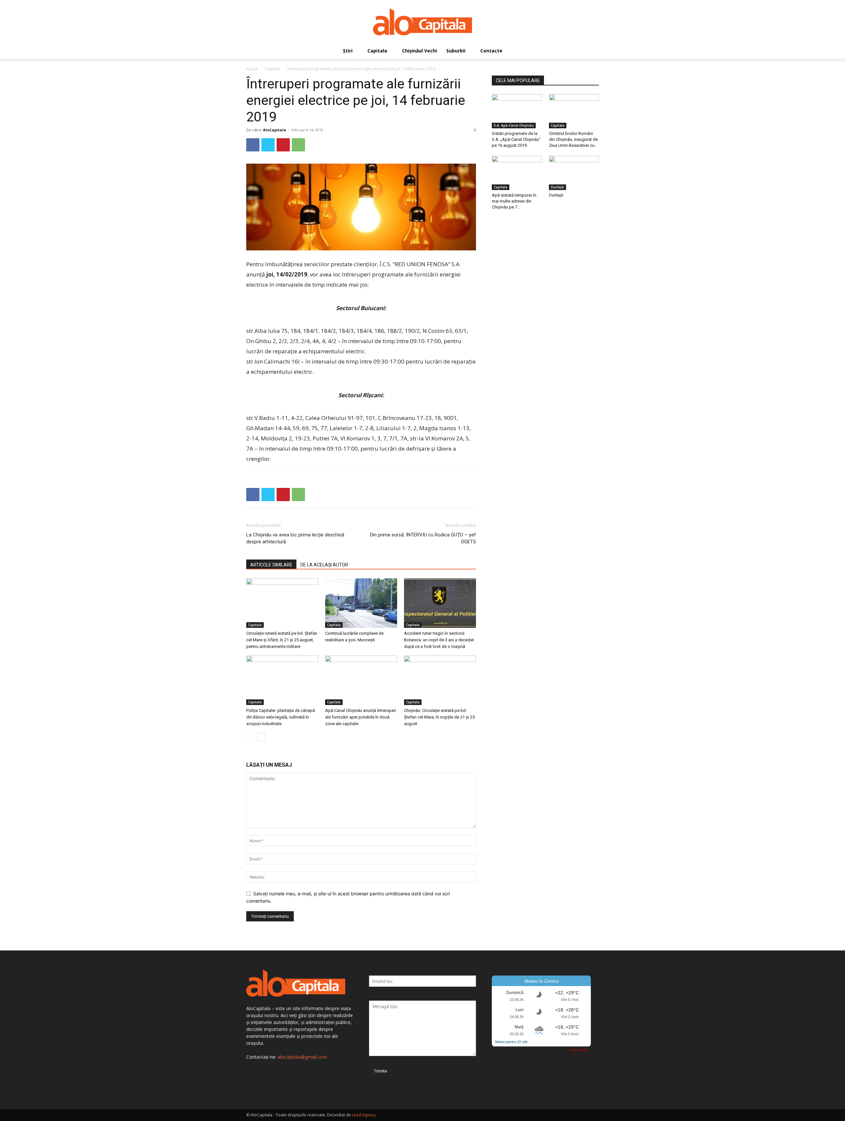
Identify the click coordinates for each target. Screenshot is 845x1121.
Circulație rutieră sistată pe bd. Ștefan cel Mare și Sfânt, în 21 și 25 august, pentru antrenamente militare (281, 640)
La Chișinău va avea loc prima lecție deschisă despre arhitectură (295, 538)
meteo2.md (579, 1050)
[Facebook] (252, 144)
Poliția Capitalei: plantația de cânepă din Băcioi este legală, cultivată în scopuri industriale (280, 717)
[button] (591, 51)
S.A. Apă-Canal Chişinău (514, 125)
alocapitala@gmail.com (302, 1057)
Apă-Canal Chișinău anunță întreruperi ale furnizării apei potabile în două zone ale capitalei (360, 717)
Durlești (557, 187)
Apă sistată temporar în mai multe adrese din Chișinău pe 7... (514, 201)
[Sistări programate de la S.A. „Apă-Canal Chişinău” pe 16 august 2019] (517, 111)
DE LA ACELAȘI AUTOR (324, 564)
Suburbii (455, 51)
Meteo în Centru (541, 981)
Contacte (491, 51)
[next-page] (261, 737)
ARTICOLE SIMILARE (271, 564)
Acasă (251, 69)
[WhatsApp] (298, 144)
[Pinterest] (283, 144)
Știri (348, 51)
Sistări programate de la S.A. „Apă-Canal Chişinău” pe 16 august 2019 (516, 139)
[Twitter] (268, 144)
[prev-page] (250, 737)
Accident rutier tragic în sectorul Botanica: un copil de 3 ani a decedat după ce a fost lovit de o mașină (439, 640)
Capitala (377, 51)
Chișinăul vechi (419, 51)
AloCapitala (274, 129)
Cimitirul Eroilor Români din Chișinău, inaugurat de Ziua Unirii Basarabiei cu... (573, 139)
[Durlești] (574, 173)
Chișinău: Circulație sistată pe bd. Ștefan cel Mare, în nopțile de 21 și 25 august (439, 717)
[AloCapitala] (422, 21)
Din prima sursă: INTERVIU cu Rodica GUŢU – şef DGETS (423, 538)
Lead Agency (364, 1115)
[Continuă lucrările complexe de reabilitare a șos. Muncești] (361, 603)
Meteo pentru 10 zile (511, 1042)
